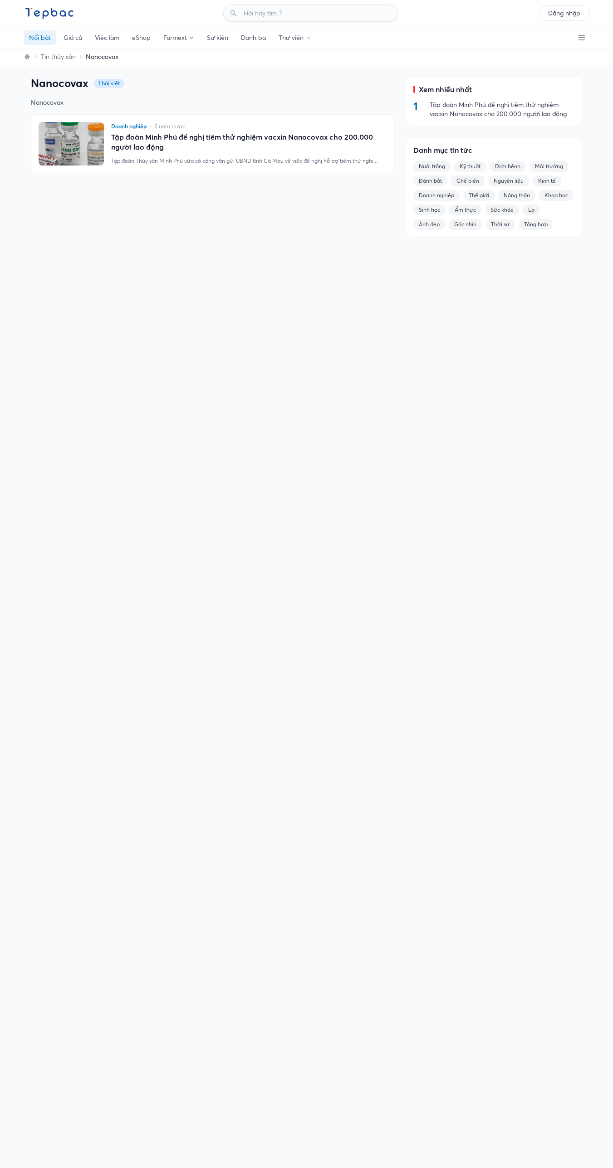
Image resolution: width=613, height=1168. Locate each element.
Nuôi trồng (432, 166)
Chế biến (467, 180)
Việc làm (107, 38)
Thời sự (500, 224)
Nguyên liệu (509, 180)
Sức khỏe (502, 209)
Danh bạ (253, 38)
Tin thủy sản (58, 57)
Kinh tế (547, 180)
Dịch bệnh (507, 166)
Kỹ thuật (470, 166)
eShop (141, 38)
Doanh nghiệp (436, 195)
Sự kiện (217, 38)
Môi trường (549, 166)
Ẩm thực (465, 209)
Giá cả (73, 38)
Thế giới (479, 195)
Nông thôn (517, 195)
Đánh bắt (430, 180)
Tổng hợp (536, 224)
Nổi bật (40, 38)
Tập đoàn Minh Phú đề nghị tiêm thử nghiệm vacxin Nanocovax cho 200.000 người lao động (242, 141)
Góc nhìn (465, 224)
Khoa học (556, 195)
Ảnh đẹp (429, 224)
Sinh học (429, 209)
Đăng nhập (564, 13)
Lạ (531, 209)
